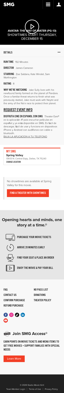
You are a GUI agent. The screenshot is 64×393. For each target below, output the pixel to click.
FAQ (5, 289)
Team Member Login (15, 389)
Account (58, 4)
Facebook (6, 315)
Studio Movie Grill (9, 4)
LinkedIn (23, 315)
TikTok (17, 315)
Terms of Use (35, 389)
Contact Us (10, 295)
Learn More (14, 358)
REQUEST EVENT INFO (18, 109)
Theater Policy (42, 300)
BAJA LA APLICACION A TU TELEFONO (25, 136)
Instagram (11, 315)
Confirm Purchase (14, 300)
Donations (40, 295)
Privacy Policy (51, 389)
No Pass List (41, 289)
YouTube (6, 320)
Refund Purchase (13, 305)
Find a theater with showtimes (28, 193)
